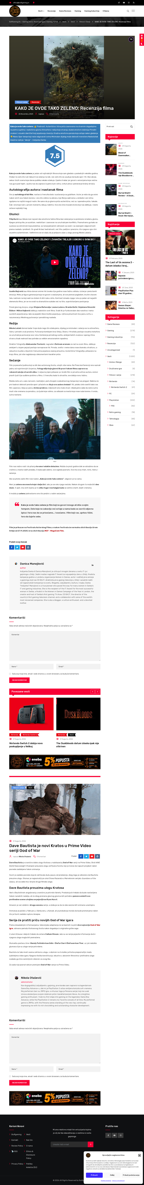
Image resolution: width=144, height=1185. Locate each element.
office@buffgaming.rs (21, 3)
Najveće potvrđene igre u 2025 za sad (125, 278)
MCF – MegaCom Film (54, 531)
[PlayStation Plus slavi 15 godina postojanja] (111, 290)
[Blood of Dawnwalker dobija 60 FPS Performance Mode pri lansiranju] (111, 149)
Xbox (111, 425)
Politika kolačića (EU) (31, 1165)
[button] (139, 1155)
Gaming (78, 11)
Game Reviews (65, 11)
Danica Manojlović (32, 563)
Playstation (114, 400)
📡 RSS (14, 1151)
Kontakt (14, 1140)
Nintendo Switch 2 (119, 387)
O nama (106, 11)
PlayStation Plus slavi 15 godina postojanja (125, 293)
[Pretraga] (128, 11)
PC (110, 394)
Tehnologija (114, 419)
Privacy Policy (17, 1164)
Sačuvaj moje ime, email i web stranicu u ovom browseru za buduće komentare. (45, 674)
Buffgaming (16, 1134)
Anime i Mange (115, 362)
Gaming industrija (91, 11)
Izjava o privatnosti (118, 1180)
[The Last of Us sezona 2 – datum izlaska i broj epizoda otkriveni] (120, 242)
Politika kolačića (106, 1180)
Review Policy (17, 1146)
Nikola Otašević (25, 857)
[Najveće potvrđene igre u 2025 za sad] (111, 275)
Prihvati (94, 1175)
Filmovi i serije (115, 375)
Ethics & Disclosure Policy (30, 1154)
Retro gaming (115, 412)
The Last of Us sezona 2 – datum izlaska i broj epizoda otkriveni (119, 265)
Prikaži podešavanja (131, 1175)
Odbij (112, 1175)
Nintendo (113, 381)
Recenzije (52, 11)
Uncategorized (113, 350)
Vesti (40, 11)
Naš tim (29, 1140)
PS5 (112, 406)
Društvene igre (115, 369)
